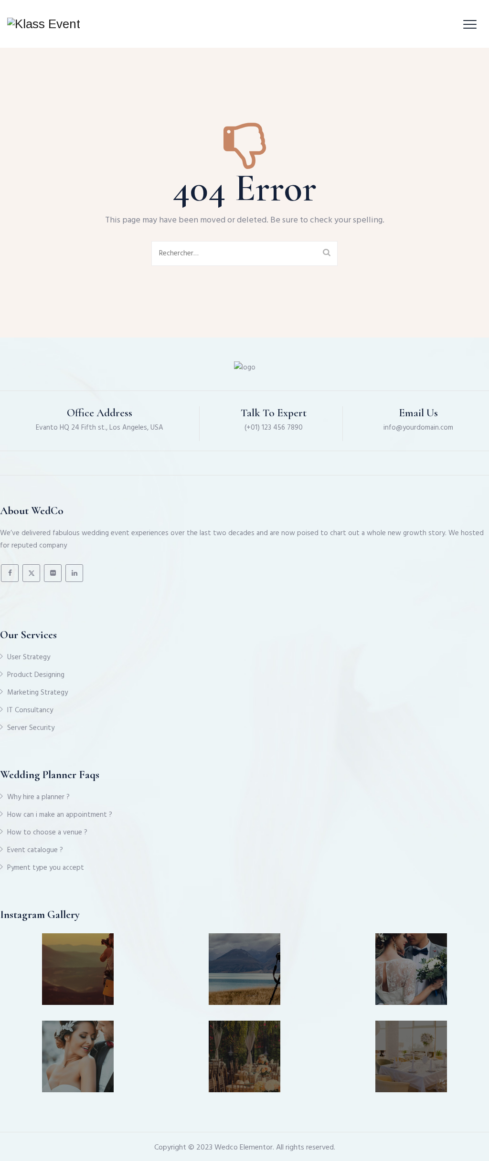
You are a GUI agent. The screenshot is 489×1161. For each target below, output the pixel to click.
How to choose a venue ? (47, 832)
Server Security (30, 728)
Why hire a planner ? (38, 797)
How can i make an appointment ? (59, 815)
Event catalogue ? (35, 850)
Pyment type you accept (45, 868)
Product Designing (35, 675)
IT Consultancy (30, 710)
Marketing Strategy (37, 692)
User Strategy (28, 657)
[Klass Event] (43, 24)
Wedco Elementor (243, 1147)
